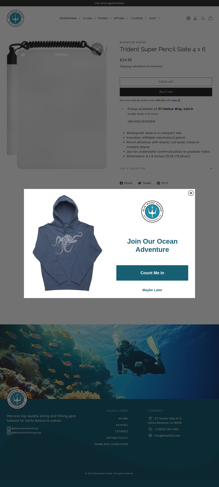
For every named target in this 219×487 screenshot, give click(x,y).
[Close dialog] (191, 193)
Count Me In (152, 273)
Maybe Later (152, 290)
